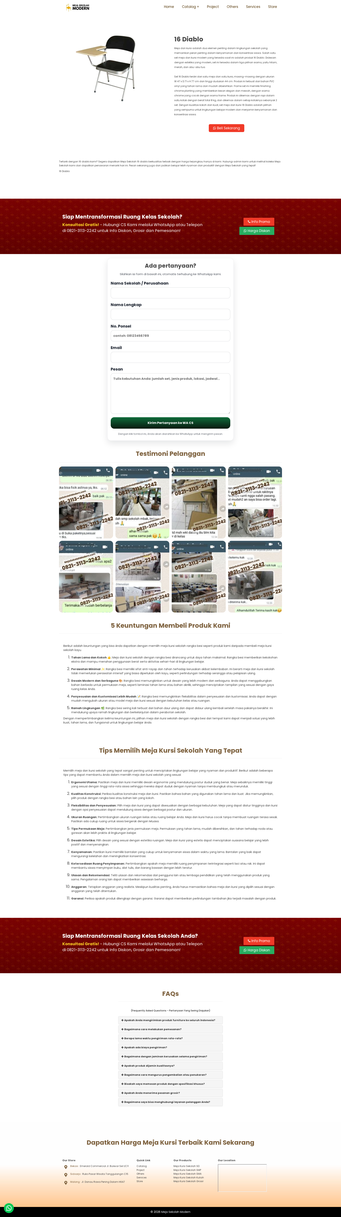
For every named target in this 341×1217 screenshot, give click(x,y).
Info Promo (260, 221)
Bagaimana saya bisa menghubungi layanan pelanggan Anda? (167, 1102)
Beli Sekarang (228, 128)
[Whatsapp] (9, 1208)
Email (116, 347)
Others (232, 6)
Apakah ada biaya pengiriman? (145, 1047)
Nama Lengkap (126, 304)
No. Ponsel (121, 326)
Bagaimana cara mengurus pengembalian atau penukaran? (165, 1074)
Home (169, 6)
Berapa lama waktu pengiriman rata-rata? (153, 1038)
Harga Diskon (258, 230)
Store (272, 6)
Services (253, 6)
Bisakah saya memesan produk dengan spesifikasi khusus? (164, 1084)
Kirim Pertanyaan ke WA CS (170, 423)
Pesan (117, 369)
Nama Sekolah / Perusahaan (140, 283)
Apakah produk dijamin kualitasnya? (149, 1065)
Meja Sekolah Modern (175, 1212)
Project (213, 6)
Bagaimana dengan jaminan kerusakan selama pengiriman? (165, 1056)
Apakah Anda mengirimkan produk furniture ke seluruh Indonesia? (169, 1020)
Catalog (189, 6)
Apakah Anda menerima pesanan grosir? (152, 1093)
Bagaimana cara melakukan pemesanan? (153, 1029)
